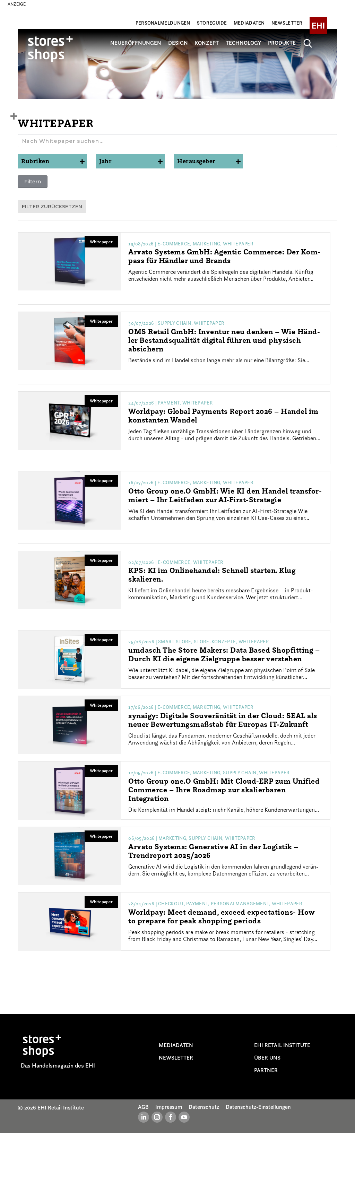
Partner (266, 1070)
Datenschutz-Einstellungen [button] (258, 1106)
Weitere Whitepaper (177, 977)
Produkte (282, 43)
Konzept (207, 43)
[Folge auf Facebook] (170, 1117)
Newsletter (287, 23)
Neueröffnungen (135, 43)
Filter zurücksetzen (52, 206)
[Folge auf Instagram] (157, 1117)
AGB (143, 1106)
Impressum (168, 1106)
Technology (243, 43)
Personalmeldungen (163, 23)
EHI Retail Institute (282, 1045)
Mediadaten (249, 23)
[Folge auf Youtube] (184, 1117)
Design (178, 43)
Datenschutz (204, 1106)
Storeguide (212, 23)
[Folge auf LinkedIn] (143, 1117)
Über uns (267, 1057)
